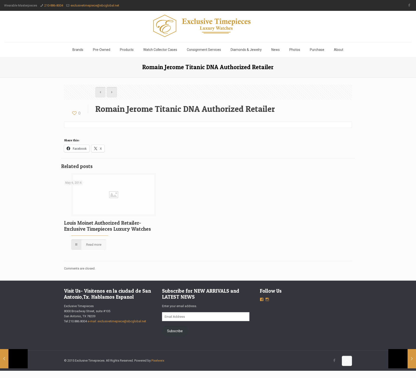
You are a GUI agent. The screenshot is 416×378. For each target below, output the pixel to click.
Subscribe (175, 331)
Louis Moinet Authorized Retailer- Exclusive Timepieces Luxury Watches (107, 226)
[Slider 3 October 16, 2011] (14, 358)
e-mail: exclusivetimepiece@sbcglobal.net (117, 321)
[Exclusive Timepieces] (208, 26)
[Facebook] (409, 5)
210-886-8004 (53, 5)
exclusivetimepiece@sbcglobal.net (95, 5)
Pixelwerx (157, 360)
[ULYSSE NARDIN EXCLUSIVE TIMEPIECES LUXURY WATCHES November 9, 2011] (402, 358)
